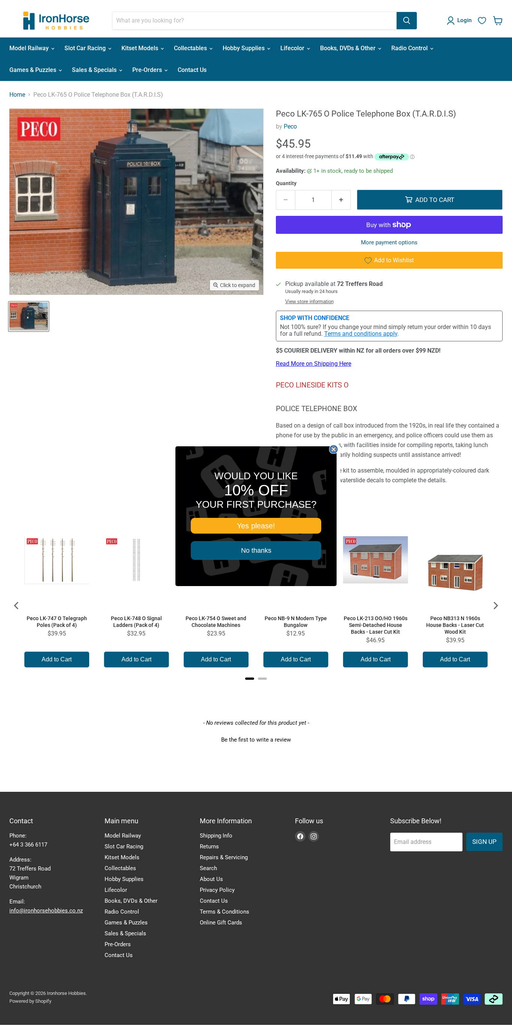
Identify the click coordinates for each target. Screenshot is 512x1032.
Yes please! (256, 526)
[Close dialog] (333, 449)
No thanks (256, 550)
